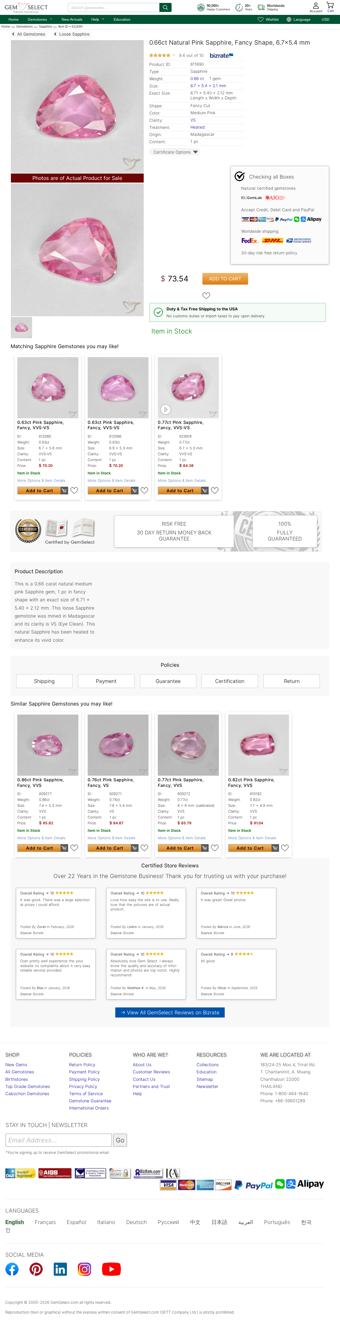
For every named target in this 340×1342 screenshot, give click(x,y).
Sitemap (205, 1079)
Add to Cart (225, 278)
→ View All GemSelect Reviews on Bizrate (170, 1012)
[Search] (165, 7)
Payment (106, 681)
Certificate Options (172, 152)
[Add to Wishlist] (206, 296)
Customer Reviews (151, 1071)
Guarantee (168, 681)
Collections (208, 1064)
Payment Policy (84, 1071)
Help (98, 19)
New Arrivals (72, 19)
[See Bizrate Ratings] (222, 55)
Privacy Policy (83, 1086)
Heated (197, 127)
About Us (142, 1064)
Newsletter (207, 1086)
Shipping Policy (84, 1079)
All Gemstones (19, 1071)
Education (122, 19)
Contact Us (144, 1079)
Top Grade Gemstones (27, 1086)
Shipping (44, 681)
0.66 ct (197, 78)
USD (325, 19)
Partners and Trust (151, 1086)
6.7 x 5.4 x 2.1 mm (208, 85)
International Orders (89, 1108)
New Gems (16, 1064)
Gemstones (40, 19)
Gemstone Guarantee (90, 1100)
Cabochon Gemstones (27, 1093)
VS (193, 120)
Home (13, 19)
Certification (229, 681)
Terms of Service (86, 1093)
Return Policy (82, 1064)
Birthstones (16, 1079)
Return (292, 681)
